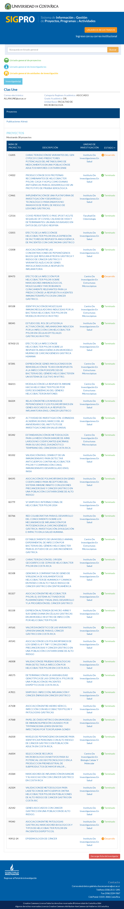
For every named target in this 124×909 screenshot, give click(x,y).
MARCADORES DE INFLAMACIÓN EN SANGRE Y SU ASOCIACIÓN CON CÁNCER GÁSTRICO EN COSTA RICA (50, 777)
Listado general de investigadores (28, 66)
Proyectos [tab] (11, 111)
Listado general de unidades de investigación (34, 73)
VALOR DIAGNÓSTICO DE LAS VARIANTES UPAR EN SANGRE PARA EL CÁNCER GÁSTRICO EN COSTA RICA (48, 630)
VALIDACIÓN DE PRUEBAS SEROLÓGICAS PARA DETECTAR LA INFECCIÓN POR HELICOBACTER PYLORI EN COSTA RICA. (48, 664)
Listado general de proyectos (25, 60)
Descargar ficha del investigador (104, 856)
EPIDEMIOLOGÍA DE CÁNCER (41, 838)
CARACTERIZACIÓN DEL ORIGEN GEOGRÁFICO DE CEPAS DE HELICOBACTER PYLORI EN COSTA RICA (49, 562)
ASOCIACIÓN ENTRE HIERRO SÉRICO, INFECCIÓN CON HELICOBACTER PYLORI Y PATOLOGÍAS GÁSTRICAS (49, 709)
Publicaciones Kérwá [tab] (16, 121)
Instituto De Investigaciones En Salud (89, 158)
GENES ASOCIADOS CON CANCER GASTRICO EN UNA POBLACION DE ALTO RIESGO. (48, 811)
